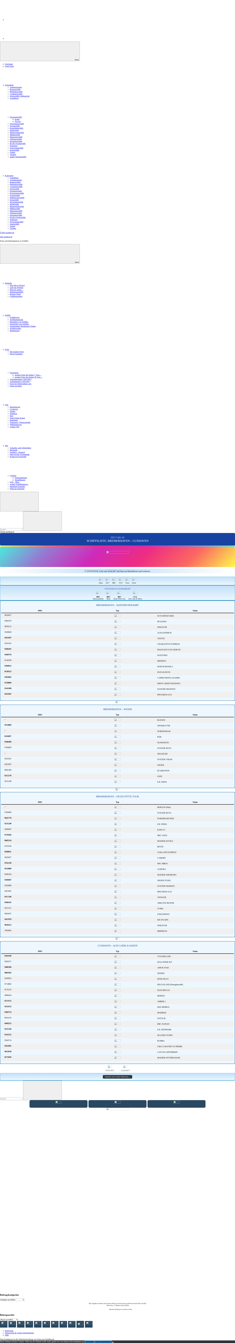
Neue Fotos (9, 66)
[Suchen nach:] (11, 529)
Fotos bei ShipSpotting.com (20, 384)
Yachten (13, 155)
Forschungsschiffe (17, 124)
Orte (6, 405)
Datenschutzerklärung (103, 1342)
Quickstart (9, 64)
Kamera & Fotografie (18, 457)
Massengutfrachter (17, 133)
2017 (107, 583)
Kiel (11, 416)
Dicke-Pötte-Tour (119, 598)
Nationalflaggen (21, 478)
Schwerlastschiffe (16, 148)
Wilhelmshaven (16, 425)
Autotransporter (16, 87)
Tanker (12, 152)
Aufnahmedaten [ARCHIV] (21, 379)
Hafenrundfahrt (98, 598)
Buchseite (13, 450)
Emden (12, 411)
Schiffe (7, 315)
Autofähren (14, 98)
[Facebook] (23, 20)
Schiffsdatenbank (16, 320)
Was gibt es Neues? (17, 285)
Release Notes (15, 294)
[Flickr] (23, 38)
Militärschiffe (15, 135)
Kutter (17, 119)
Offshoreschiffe (16, 139)
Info (6, 446)
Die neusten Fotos (17, 352)
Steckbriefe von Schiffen (19, 324)
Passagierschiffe (16, 141)
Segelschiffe (14, 150)
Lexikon (13, 476)
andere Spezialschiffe (18, 157)
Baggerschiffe (15, 89)
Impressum (9, 1331)
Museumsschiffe (16, 137)
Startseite (8, 283)
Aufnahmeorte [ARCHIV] (20, 382)
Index (101, 583)
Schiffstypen (14, 317)
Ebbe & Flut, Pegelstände (19, 454)
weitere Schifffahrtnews (19, 484)
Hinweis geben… (16, 290)
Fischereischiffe (16, 117)
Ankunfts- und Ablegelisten (20, 448)
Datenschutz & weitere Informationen (19, 1333)
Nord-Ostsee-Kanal (17, 418)
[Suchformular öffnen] (19, 501)
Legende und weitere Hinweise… (117, 1077)
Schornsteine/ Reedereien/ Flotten (23, 326)
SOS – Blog (14, 482)
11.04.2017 (125, 1070)
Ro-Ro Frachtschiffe (18, 144)
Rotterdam (14, 420)
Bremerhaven (15, 407)
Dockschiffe (14, 189)
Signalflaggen (20, 480)
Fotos (7, 349)
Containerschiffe (16, 94)
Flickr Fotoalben (16, 354)
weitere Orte (14, 427)
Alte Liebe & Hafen (135, 598)
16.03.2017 (109, 1070)
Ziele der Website (16, 288)
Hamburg (13, 414)
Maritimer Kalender (17, 487)
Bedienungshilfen (16, 292)
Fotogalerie (9, 85)
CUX (121, 583)
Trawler (18, 122)
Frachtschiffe (15, 126)
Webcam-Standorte (17, 489)
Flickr (134, 583)
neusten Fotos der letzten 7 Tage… (28, 375)
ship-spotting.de (6, 237)
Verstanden (90, 1342)
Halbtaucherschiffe (17, 198)
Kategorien (9, 176)
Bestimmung (15, 331)
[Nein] (113, 1342)
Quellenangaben (16, 296)
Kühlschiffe (14, 130)
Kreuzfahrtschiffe (16, 128)
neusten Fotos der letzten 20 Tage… (28, 377)
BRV (114, 583)
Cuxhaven (14, 409)
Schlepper (14, 146)
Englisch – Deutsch (17, 452)
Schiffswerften (15, 328)
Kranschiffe (14, 200)
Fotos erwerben (16, 386)
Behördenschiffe (16, 92)
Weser (108, 598)
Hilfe (7, 1335)
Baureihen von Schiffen (19, 322)
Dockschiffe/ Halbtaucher (20, 96)
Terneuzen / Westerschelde (20, 422)
